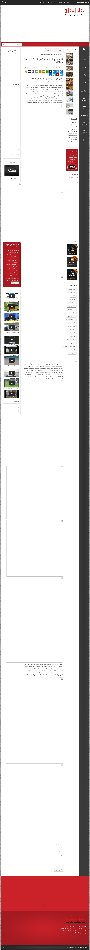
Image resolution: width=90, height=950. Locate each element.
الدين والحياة (72, 292)
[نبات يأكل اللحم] (11, 317)
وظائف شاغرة (71, 339)
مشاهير (73, 343)
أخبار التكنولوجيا (71, 312)
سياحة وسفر (72, 306)
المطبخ (73, 333)
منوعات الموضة (50, 50)
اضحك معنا (72, 302)
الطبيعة (73, 296)
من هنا (13, 283)
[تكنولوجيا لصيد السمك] (11, 340)
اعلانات (73, 299)
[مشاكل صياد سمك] (11, 373)
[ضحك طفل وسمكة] (11, 350)
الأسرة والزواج (71, 289)
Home (60, 50)
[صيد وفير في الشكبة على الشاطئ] (11, 360)
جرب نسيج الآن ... (45, 906)
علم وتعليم (72, 353)
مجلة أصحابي (58, 67)
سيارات (73, 329)
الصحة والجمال (71, 323)
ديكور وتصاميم (71, 309)
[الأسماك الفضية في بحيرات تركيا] (11, 327)
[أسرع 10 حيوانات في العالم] (11, 306)
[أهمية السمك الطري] (11, 296)
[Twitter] (5, 2)
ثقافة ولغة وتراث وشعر (69, 346)
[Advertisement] (32, 25)
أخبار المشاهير (71, 316)
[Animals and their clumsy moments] (11, 394)
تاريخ (74, 349)
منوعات (73, 336)
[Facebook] (2, 2)
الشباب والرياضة (71, 326)
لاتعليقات (26, 67)
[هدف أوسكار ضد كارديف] (11, 383)
